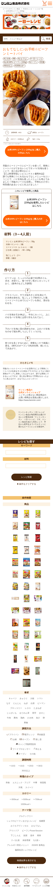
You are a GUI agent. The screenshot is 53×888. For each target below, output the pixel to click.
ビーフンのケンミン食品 (11, 9)
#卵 (14, 59)
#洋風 (42, 62)
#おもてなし (23, 59)
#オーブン (33, 62)
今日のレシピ (27, 9)
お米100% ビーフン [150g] (15, 11)
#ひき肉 (7, 59)
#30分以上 (8, 66)
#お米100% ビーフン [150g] (15, 62)
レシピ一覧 (39, 9)
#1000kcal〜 (20, 66)
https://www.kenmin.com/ (30, 400)
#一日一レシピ (36, 59)
